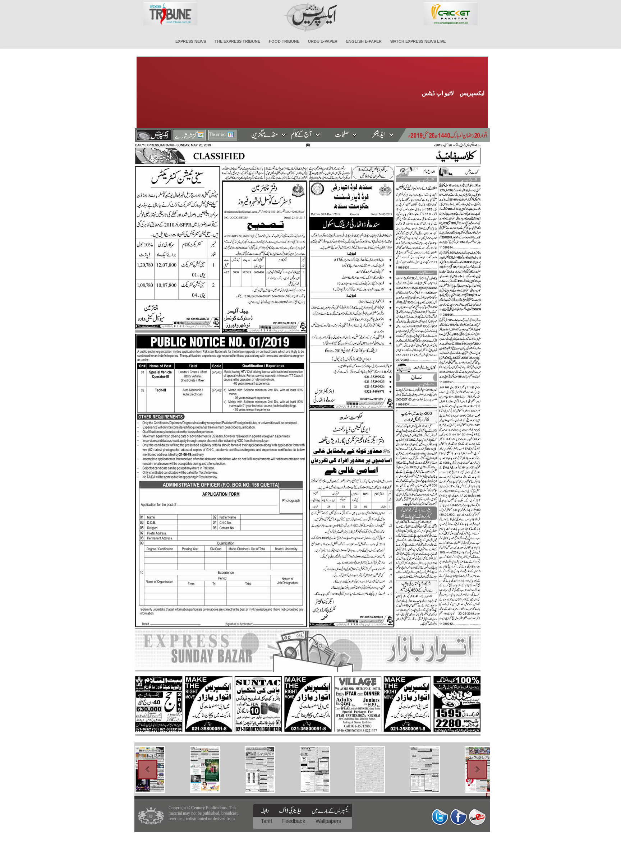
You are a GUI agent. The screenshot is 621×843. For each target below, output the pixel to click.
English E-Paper (364, 41)
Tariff (267, 821)
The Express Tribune (237, 41)
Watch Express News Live (418, 41)
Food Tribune (284, 41)
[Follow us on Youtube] (477, 816)
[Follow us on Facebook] (458, 816)
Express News (190, 41)
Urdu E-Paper (322, 41)
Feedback (294, 821)
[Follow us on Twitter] (440, 816)
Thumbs (217, 134)
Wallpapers (328, 821)
